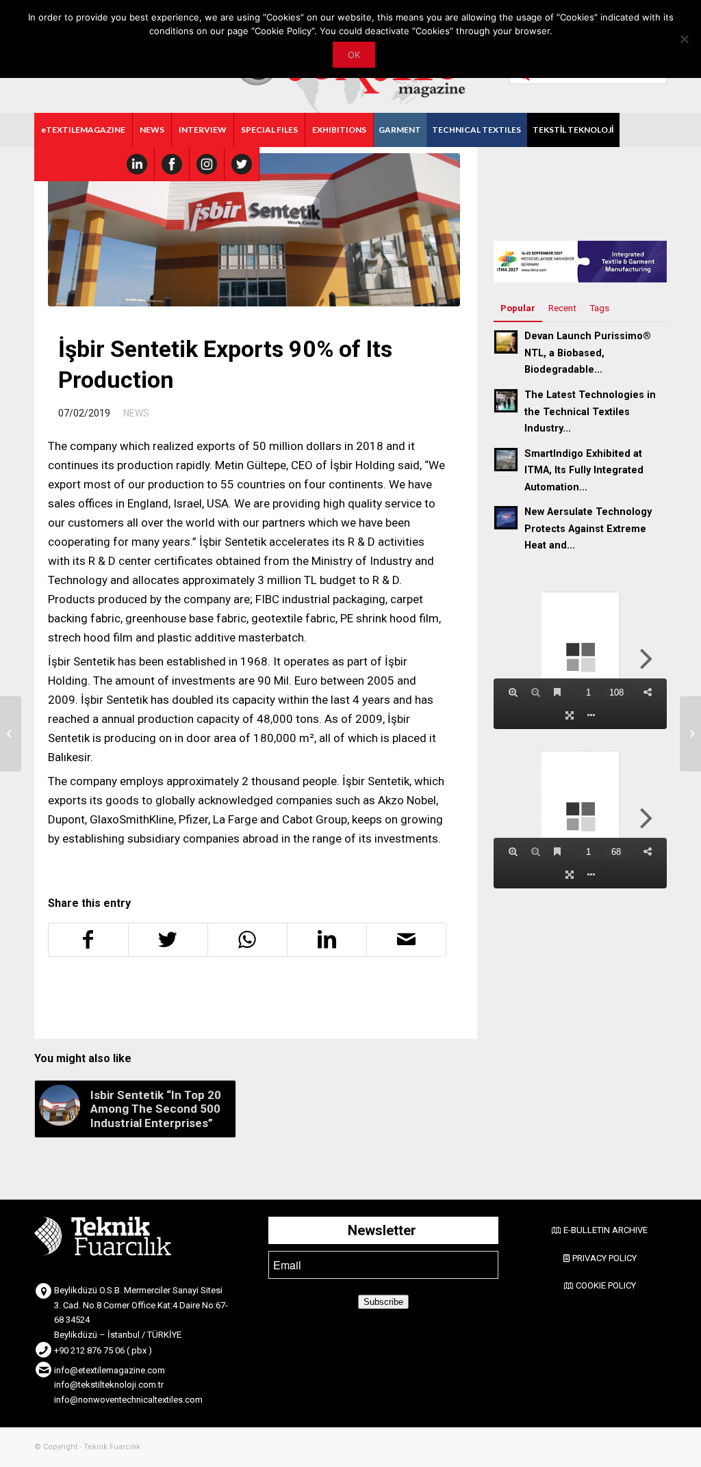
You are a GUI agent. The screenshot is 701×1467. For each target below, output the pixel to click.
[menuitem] (83, 130)
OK (354, 54)
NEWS (136, 413)
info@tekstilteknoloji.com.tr (109, 1384)
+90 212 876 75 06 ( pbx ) (103, 1350)
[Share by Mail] (406, 939)
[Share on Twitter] (168, 939)
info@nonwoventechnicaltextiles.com (128, 1400)
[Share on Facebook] (88, 939)
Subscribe (383, 1302)
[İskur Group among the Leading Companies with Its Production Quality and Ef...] (690, 733)
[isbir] (254, 229)
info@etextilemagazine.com (109, 1370)
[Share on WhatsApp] (247, 939)
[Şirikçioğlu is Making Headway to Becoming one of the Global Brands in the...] (10, 733)
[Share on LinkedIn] (327, 939)
